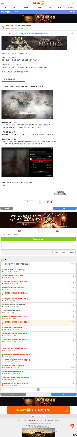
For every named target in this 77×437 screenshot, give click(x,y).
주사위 (56, 252)
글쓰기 (74, 12)
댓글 (19, 231)
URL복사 (73, 33)
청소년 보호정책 (40, 420)
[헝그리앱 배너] (38, 401)
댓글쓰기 (58, 231)
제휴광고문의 (56, 420)
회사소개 (19, 420)
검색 (13, 394)
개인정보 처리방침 (31, 420)
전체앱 (43, 416)
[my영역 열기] (2, 2)
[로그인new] (74, 2)
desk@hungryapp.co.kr (44, 426)
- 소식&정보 (15, 12)
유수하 (8, 28)
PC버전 (38, 416)
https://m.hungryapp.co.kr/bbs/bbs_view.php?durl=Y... (33, 33)
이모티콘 (64, 252)
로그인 (33, 416)
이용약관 (24, 420)
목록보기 (7, 208)
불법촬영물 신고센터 (48, 420)
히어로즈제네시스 (6, 12)
